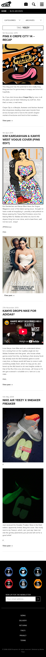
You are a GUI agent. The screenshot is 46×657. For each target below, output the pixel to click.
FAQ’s (23, 631)
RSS (37, 584)
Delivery (23, 621)
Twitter (23, 572)
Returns (23, 626)
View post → (8, 121)
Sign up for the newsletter (18, 595)
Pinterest (9, 584)
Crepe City (27, 97)
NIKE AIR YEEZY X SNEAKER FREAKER (21, 402)
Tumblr (37, 572)
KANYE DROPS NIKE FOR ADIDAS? (19, 312)
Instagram (23, 584)
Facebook (9, 572)
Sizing (23, 616)
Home (3, 11)
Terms (23, 641)
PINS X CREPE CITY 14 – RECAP (19, 38)
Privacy (23, 636)
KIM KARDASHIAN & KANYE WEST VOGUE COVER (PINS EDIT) (21, 139)
